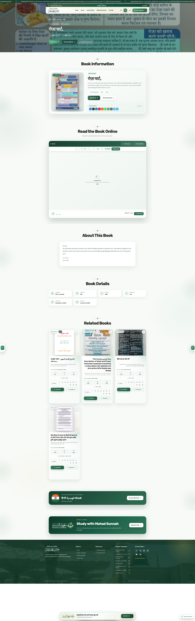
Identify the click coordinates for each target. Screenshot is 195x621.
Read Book (54, 42)
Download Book (68, 42)
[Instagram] (147, 550)
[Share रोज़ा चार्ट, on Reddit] (102, 109)
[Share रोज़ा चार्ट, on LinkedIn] (96, 109)
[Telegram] (140, 554)
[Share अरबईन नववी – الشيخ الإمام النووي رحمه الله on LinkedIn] (65, 382)
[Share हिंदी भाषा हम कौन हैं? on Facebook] (126, 382)
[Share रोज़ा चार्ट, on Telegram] (117, 109)
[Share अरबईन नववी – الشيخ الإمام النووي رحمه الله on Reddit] (70, 382)
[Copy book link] (111, 109)
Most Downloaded (81, 555)
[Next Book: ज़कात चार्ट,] (192, 348)
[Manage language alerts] (129, 10)
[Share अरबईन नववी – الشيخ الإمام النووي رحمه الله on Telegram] (76, 385)
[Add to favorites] (77, 332)
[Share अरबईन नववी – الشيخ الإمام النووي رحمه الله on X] (62, 382)
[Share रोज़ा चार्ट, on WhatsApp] (105, 109)
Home (76, 10)
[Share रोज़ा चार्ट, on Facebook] (90, 109)
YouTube (111, 10)
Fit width (107, 149)
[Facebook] (136, 550)
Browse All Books (134, 498)
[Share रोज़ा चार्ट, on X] (93, 109)
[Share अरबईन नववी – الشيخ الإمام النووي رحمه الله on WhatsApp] (73, 382)
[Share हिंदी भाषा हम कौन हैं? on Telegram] (142, 385)
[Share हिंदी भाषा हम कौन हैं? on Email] (142, 382)
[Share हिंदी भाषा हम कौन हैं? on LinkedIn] (131, 382)
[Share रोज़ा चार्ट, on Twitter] (114, 109)
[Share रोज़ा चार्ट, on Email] (108, 109)
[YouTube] (136, 554)
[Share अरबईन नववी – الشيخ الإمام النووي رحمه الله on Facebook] (59, 382)
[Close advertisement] (134, 612)
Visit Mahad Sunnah (140, 558)
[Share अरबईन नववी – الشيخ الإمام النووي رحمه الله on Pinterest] (68, 382)
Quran (82, 10)
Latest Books (90, 10)
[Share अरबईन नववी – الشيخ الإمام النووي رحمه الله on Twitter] (73, 385)
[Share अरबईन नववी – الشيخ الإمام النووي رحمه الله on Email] (76, 382)
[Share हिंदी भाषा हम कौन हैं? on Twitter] (139, 385)
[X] (140, 550)
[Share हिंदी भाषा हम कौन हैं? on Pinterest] (134, 382)
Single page (116, 149)
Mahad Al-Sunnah (101, 10)
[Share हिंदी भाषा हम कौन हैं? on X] (129, 382)
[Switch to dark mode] (125, 10)
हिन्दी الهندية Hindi (57, 19)
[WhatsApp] (144, 550)
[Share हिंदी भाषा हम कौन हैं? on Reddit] (137, 382)
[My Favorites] (121, 10)
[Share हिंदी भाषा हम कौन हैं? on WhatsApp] (139, 382)
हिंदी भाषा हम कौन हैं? (123, 359)
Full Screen (127, 143)
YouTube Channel (101, 552)
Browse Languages (81, 552)
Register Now (135, 525)
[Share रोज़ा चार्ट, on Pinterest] (99, 109)
